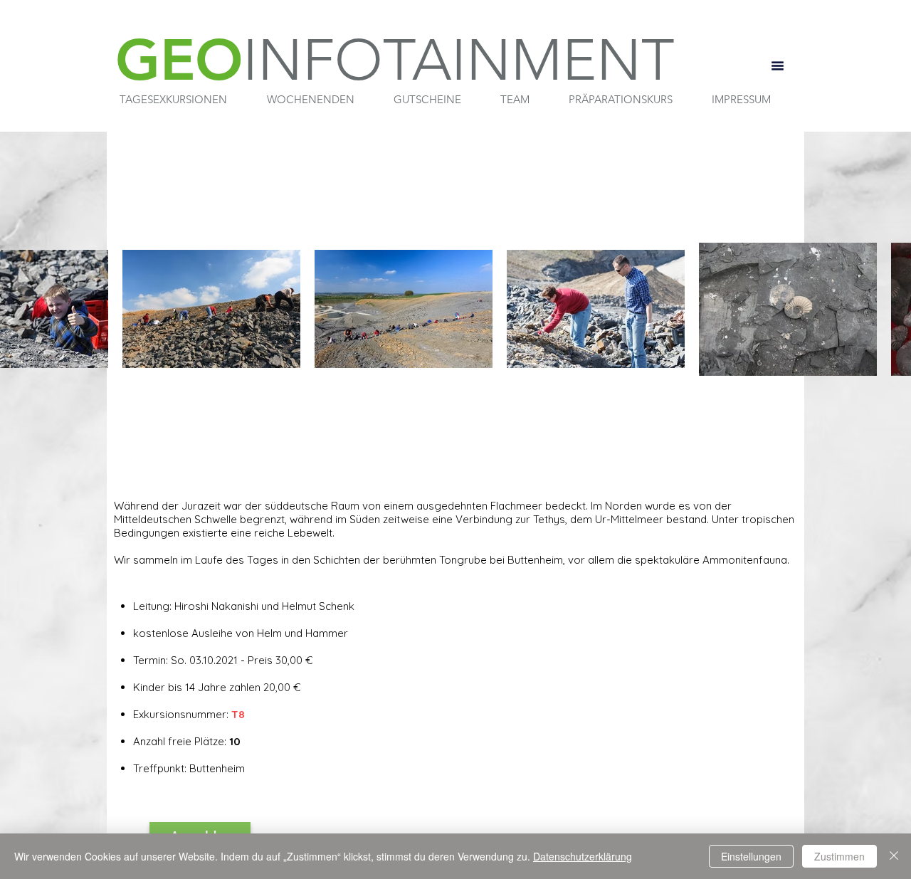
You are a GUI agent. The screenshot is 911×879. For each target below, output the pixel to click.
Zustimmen (839, 856)
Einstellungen (751, 856)
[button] (173, 100)
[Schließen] (893, 856)
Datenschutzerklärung (582, 856)
